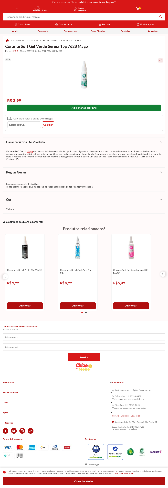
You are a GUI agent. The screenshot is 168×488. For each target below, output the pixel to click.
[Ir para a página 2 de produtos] (86, 313)
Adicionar (25, 305)
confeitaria (19, 40)
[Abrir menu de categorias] (17, 9)
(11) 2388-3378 (122, 390)
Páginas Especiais (10, 392)
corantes (34, 40)
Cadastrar (84, 357)
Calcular (48, 124)
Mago (30, 151)
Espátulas (125, 31)
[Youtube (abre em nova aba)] (14, 433)
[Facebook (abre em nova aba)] (5, 433)
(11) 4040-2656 (143, 390)
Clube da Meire (79, 1)
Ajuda (5, 413)
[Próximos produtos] (162, 274)
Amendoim (153, 31)
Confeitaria (65, 24)
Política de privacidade (124, 473)
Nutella (15, 31)
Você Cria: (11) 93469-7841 (127, 405)
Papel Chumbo (98, 31)
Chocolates (24, 24)
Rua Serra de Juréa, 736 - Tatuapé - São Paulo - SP (136, 422)
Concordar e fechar (84, 481)
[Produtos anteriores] (5, 276)
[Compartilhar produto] (160, 60)
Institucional (8, 382)
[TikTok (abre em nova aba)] (30, 433)
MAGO (15, 51)
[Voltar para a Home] (52, 9)
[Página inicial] (7, 40)
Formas (106, 24)
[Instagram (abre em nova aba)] (22, 433)
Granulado (43, 31)
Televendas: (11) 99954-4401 (128, 396)
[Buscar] (160, 17)
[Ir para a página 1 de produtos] (82, 313)
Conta (5, 402)
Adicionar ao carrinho (84, 107)
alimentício (67, 40)
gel (79, 40)
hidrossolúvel (49, 40)
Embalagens (147, 24)
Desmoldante (70, 31)
